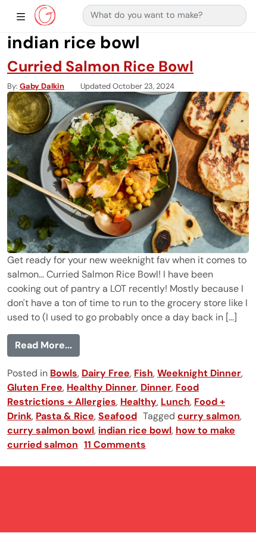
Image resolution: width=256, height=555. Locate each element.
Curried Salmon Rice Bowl (100, 66)
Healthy (138, 401)
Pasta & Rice (65, 416)
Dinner (156, 387)
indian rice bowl (134, 430)
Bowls (63, 373)
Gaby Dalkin (42, 86)
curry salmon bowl (50, 430)
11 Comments (115, 444)
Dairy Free (106, 373)
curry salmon (208, 416)
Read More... (47, 344)
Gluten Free (35, 387)
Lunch (175, 401)
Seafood (117, 416)
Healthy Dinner (101, 387)
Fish (143, 373)
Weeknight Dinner (199, 373)
